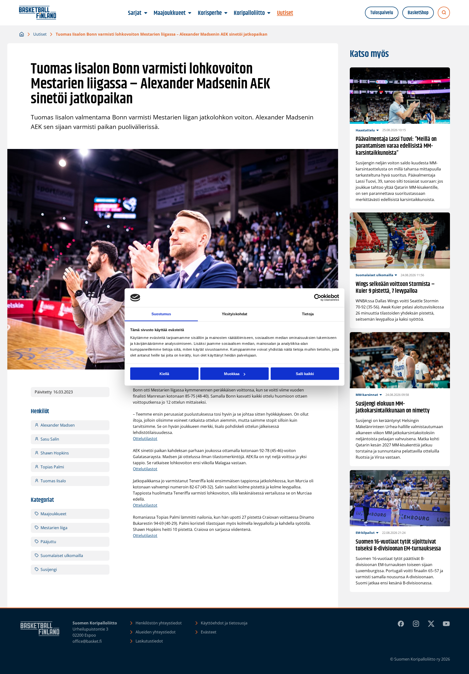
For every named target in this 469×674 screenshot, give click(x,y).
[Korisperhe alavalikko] (226, 13)
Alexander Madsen (58, 425)
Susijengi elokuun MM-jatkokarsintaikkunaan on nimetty (392, 407)
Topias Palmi (52, 467)
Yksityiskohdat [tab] (234, 314)
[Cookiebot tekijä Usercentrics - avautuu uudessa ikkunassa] (317, 297)
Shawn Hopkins (55, 453)
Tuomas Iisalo (53, 481)
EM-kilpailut (365, 532)
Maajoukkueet (53, 513)
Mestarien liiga (54, 527)
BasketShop (418, 13)
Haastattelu (365, 130)
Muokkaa (231, 374)
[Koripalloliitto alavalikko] (269, 13)
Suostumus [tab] (161, 314)
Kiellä (164, 374)
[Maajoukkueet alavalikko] (190, 13)
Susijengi (49, 569)
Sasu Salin (50, 439)
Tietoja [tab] (308, 314)
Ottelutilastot (145, 438)
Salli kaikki (305, 374)
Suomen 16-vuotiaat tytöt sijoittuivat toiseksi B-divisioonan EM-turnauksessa (398, 545)
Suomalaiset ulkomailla (62, 555)
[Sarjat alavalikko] (146, 13)
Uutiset (40, 34)
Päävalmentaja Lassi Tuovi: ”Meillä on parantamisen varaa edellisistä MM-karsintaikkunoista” (396, 146)
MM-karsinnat (367, 394)
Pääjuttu (48, 541)
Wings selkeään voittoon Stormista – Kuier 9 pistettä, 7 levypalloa (395, 288)
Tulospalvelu (381, 13)
